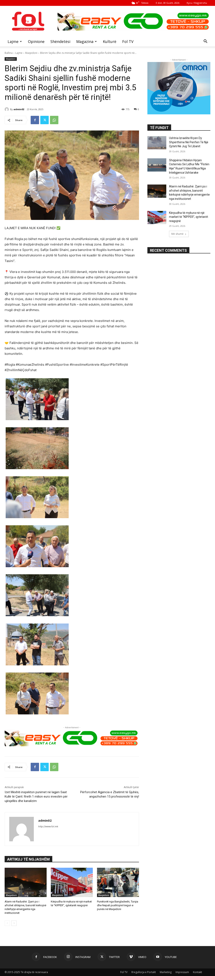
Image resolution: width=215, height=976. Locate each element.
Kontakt (197, 972)
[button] (205, 42)
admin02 (18, 109)
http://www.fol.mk (48, 826)
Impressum (182, 972)
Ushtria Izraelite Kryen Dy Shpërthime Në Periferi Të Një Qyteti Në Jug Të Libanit (188, 142)
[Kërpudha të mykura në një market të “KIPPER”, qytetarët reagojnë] (72, 882)
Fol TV (128, 41)
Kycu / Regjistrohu (197, 2)
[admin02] (7, 109)
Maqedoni (31, 53)
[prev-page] (7, 923)
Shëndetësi (60, 41)
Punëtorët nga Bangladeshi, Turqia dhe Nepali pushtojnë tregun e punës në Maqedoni (117, 905)
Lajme (13, 41)
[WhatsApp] (54, 120)
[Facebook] (35, 120)
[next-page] (14, 923)
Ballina (9, 53)
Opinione (36, 41)
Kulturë (109, 41)
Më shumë (177, 234)
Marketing (166, 972)
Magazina (84, 41)
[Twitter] (44, 120)
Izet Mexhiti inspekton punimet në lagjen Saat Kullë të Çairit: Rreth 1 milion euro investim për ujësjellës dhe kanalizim (36, 796)
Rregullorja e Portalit (143, 972)
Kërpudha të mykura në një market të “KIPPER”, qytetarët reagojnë (188, 217)
